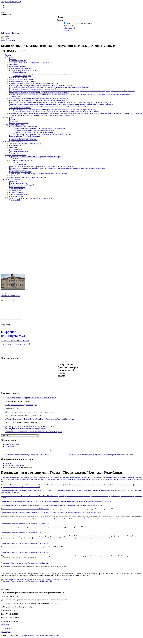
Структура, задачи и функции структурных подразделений (30, 62)
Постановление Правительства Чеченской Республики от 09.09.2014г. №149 (25, 552)
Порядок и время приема (18, 183)
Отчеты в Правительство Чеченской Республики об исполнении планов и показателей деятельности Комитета (49, 87)
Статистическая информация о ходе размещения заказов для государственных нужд (39, 98)
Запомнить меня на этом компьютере (79, 23)
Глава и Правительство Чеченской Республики (57, 419)
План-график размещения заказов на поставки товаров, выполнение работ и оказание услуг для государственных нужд (56, 111)
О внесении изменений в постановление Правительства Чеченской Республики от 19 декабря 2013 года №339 (36, 579)
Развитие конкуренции (17, 66)
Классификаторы (15, 145)
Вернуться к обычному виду (11, 2)
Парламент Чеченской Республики (44, 398)
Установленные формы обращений (21, 185)
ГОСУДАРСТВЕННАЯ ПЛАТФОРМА (15, 341)
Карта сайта (5, 625)
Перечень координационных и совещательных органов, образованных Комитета (38, 100)
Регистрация (68, 30)
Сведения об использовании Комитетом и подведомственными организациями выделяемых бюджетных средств (49, 106)
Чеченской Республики (10, 296)
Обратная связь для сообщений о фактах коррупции (27, 177)
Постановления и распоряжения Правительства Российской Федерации (39, 128)
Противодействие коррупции (15, 155)
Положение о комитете (17, 61)
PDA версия (5, 39)
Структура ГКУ (14, 200)
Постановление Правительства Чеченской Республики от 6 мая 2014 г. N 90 (25, 523)
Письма (12, 119)
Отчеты (12, 175)
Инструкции (13, 121)
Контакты (12, 59)
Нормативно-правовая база (14, 465)
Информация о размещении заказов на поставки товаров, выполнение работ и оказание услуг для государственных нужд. (53, 110)
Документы (13, 181)
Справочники (10, 446)
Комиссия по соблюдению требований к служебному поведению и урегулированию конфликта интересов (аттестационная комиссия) (57, 168)
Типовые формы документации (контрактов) (25, 143)
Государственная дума (29, 405)
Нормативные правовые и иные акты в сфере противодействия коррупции (36, 157)
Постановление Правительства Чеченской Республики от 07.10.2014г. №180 (25, 543)
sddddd (15, 158)
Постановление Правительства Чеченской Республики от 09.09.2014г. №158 (25, 563)
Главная (8, 55)
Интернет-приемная (16, 192)
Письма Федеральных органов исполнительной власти (33, 132)
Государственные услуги (51, 412)
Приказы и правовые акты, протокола (22, 81)
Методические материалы (14, 142)
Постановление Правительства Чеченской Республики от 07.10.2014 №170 (24, 532)
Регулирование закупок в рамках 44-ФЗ (23, 126)
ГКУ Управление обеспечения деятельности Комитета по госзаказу (29, 198)
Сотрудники (13, 64)
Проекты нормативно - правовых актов (23, 140)
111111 (15, 162)
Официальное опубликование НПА (22, 79)
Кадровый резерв (19, 72)
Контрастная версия (8, 40)
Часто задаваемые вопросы (18, 123)
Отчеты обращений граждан (19, 194)
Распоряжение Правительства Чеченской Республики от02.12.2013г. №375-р (25, 509)
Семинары (13, 147)
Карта (4, 293)
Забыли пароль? (69, 28)
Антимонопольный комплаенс (20, 108)
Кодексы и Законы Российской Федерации (24, 136)
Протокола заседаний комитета (20, 172)
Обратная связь (6, 628)
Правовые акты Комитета (18, 78)
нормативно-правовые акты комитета (22, 138)
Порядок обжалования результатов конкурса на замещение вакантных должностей (42, 74)
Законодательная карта (17, 190)
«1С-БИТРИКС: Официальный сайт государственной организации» (34, 635)
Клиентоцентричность (17, 196)
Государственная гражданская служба (22, 70)
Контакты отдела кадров (22, 76)
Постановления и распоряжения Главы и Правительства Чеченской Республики (42, 134)
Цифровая (8, 332)
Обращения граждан (12, 179)
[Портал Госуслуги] (11, 319)
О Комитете (9, 57)
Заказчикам (9, 117)
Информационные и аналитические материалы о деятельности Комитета (35, 89)
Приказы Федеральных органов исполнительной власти (33, 130)
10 (48, 574)
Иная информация (19, 164)
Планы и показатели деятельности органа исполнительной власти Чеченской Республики (41, 85)
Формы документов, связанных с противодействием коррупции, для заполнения (38, 174)
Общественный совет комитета (20, 68)
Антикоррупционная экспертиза (20, 160)
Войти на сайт (6, 33)
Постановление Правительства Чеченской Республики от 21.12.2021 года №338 (26, 581)
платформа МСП (14, 336)
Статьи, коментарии (16, 153)
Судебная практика (16, 149)
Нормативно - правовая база (15, 125)
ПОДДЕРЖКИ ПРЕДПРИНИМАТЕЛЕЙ (15, 344)
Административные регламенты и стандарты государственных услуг (34, 83)
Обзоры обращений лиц (17, 189)
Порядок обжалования (17, 187)
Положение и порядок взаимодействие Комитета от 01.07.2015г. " (56, 501)
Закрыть (4, 12)
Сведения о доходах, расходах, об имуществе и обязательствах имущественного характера (41, 166)
